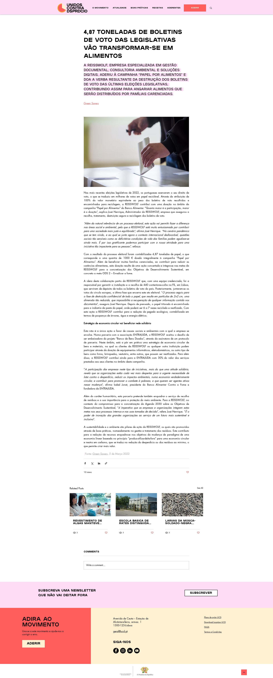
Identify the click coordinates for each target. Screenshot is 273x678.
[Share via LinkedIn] (99, 463)
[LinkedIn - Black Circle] (130, 650)
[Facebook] (116, 650)
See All (200, 488)
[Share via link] (106, 463)
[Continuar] (244, 672)
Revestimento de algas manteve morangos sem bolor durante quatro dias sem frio (87, 522)
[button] (201, 593)
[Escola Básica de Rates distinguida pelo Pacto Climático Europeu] (136, 504)
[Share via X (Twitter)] (92, 463)
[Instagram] (123, 650)
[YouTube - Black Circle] (137, 650)
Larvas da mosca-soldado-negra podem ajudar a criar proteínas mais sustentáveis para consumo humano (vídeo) (181, 522)
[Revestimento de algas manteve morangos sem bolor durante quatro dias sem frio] (90, 504)
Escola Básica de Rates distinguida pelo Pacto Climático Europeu (135, 522)
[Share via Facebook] (85, 463)
